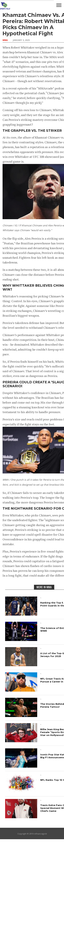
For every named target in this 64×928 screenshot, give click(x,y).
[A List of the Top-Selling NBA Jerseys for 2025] (21, 665)
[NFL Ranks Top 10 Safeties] (21, 792)
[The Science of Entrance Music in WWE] (21, 640)
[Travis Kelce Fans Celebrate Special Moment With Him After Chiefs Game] (21, 817)
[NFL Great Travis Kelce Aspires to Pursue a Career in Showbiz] (21, 690)
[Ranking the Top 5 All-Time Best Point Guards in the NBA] (21, 614)
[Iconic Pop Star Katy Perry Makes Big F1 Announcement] (21, 766)
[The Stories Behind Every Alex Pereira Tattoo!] (21, 716)
